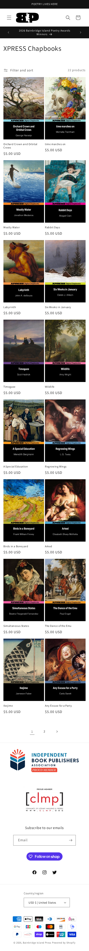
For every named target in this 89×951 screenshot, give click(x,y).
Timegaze (9, 386)
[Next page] (57, 732)
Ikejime (8, 705)
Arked (48, 546)
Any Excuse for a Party (58, 705)
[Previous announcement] (8, 32)
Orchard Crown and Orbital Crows (20, 145)
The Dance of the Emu (58, 626)
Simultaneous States (16, 626)
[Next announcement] (81, 32)
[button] (9, 18)
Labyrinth (9, 307)
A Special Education (15, 466)
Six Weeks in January (58, 307)
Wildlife (50, 386)
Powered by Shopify (64, 942)
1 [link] (32, 731)
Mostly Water (11, 227)
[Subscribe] (70, 840)
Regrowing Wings (56, 466)
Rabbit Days (52, 227)
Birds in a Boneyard (15, 546)
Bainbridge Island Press (37, 942)
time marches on (55, 144)
